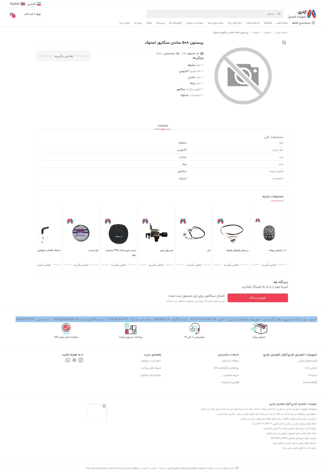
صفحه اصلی (281, 32)
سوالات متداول (230, 360)
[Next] (43, 238)
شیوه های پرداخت (151, 367)
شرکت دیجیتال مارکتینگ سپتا (100, 468)
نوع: (198, 65)
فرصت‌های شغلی (307, 360)
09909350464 (118, 319)
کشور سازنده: (193, 89)
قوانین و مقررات (230, 382)
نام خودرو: (195, 71)
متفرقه (267, 32)
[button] (303, 23)
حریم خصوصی (231, 375)
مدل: (198, 83)
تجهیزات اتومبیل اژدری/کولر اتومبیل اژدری (186, 468)
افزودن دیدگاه (258, 297)
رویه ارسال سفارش (150, 375)
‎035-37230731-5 (203, 319)
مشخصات (162, 125)
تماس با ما (311, 367)
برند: (198, 77)
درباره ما (312, 375)
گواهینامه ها (310, 382)
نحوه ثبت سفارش (151, 360)
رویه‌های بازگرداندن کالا (226, 367)
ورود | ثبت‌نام (32, 13)
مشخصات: (195, 95)
